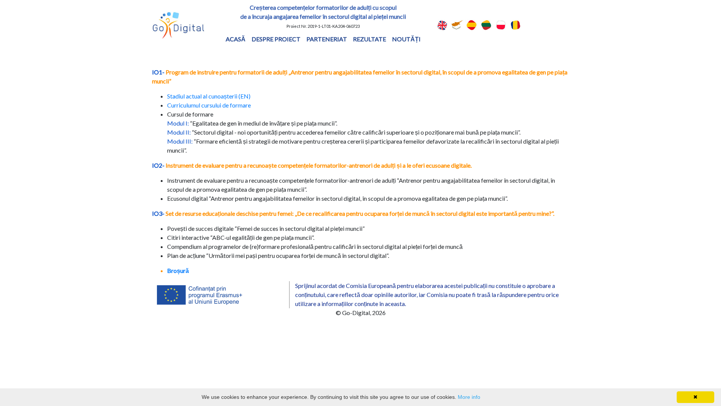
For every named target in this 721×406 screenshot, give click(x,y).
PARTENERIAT (326, 38)
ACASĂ (236, 38)
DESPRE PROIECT (276, 38)
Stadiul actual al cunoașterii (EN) (208, 96)
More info (469, 397)
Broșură (178, 270)
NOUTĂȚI (406, 38)
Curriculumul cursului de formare (209, 105)
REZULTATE (369, 38)
